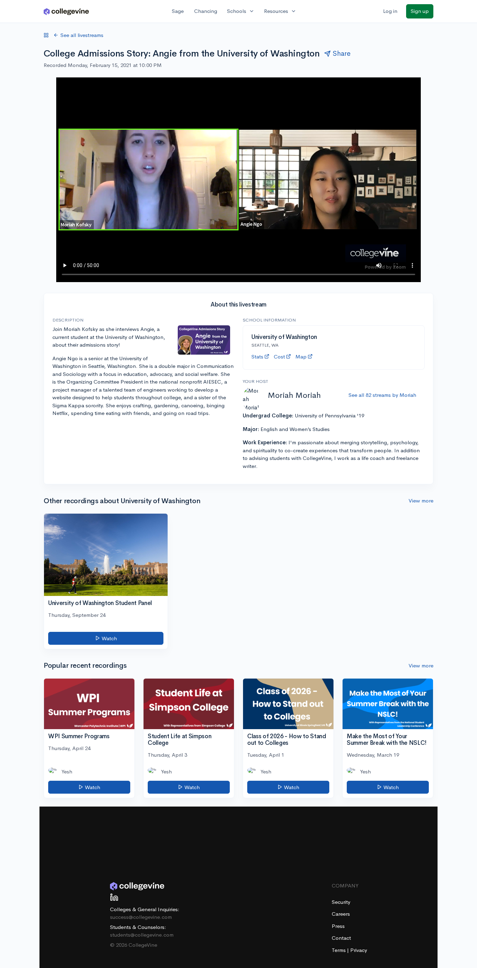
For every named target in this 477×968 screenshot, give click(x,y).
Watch (108, 638)
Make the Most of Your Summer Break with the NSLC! (387, 740)
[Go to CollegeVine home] (66, 11)
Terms (339, 950)
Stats (257, 356)
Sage (178, 11)
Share (342, 53)
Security (341, 902)
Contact (341, 938)
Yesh (66, 771)
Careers (341, 913)
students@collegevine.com (142, 934)
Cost (279, 356)
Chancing (205, 11)
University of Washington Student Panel (100, 603)
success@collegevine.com (141, 917)
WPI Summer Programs (79, 736)
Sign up (420, 11)
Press (338, 926)
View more (421, 500)
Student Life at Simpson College (179, 740)
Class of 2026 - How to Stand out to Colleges (286, 740)
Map (301, 356)
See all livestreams (81, 35)
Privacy (358, 950)
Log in (390, 11)
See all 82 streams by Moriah (382, 395)
